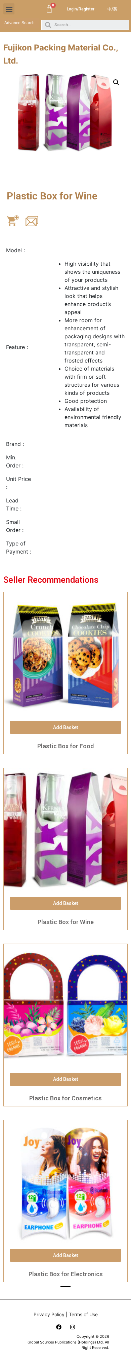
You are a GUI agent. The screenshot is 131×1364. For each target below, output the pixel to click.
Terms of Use (83, 1314)
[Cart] (49, 9)
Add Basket (65, 727)
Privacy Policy (49, 1314)
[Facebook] (58, 1327)
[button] (8, 8)
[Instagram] (72, 1327)
